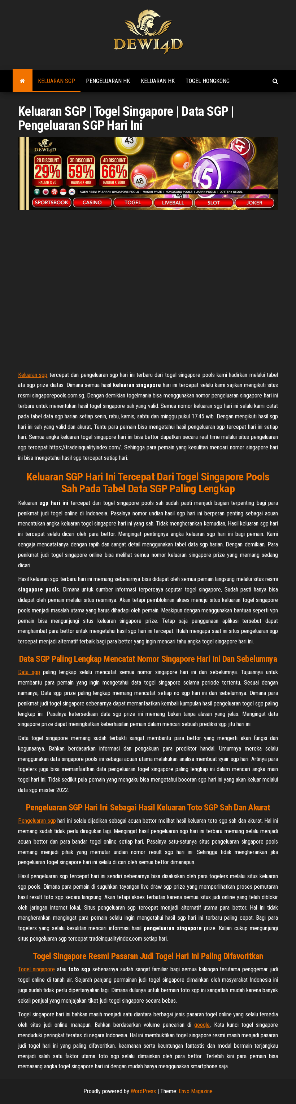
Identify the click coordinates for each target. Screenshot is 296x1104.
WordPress (143, 1091)
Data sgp (29, 672)
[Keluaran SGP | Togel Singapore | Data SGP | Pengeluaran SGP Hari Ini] (22, 81)
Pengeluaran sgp (37, 820)
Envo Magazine (196, 1091)
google (202, 1024)
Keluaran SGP (56, 81)
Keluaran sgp (32, 374)
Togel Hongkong (208, 81)
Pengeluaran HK (108, 81)
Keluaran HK (158, 81)
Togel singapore (36, 969)
